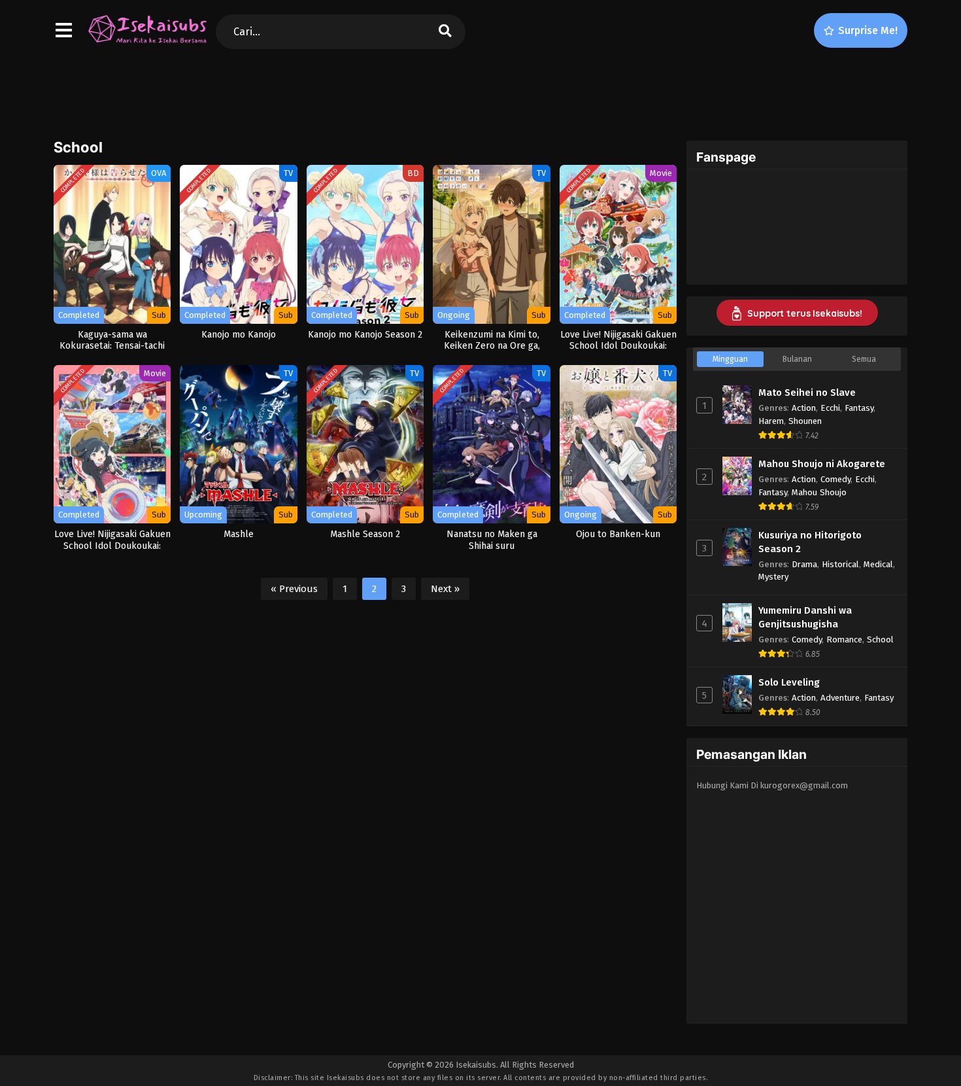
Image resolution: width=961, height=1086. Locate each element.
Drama (804, 564)
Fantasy (859, 408)
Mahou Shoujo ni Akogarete (821, 464)
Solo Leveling (789, 682)
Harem (771, 421)
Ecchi (830, 408)
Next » (445, 589)
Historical (840, 564)
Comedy (835, 479)
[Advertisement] (480, 92)
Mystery (773, 577)
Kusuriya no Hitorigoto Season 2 (810, 542)
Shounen (805, 421)
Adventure (840, 698)
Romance (844, 639)
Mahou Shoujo (819, 492)
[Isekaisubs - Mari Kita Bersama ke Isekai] (147, 42)
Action (804, 408)
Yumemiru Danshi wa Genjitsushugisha (805, 617)
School (880, 639)
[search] (445, 31)
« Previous (294, 589)
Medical (878, 564)
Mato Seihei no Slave (807, 392)
